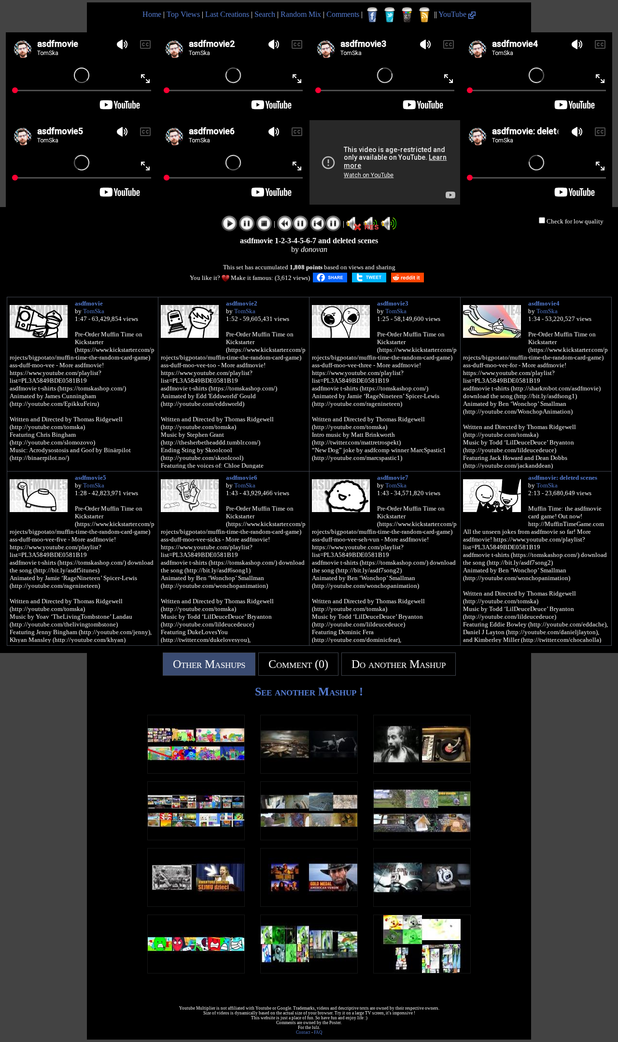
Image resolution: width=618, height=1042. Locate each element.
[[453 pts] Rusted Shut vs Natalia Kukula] (196, 904)
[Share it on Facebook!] (330, 277)
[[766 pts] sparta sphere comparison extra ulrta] (422, 904)
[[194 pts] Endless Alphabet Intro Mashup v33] (196, 771)
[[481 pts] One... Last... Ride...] (309, 904)
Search (264, 14)
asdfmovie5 (90, 477)
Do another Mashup (398, 664)
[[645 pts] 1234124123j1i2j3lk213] (309, 771)
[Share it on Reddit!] (407, 277)
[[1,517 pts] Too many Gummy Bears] (422, 971)
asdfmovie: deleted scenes (562, 477)
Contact (303, 1032)
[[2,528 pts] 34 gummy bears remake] (309, 971)
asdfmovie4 (544, 303)
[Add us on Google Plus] (407, 15)
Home (151, 14)
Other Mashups (209, 664)
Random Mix (301, 14)
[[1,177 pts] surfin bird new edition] (422, 771)
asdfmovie (89, 303)
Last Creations (227, 14)
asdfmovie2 (241, 303)
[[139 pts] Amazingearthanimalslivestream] (422, 838)
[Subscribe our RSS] (424, 15)
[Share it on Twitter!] (369, 277)
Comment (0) (298, 664)
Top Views (183, 14)
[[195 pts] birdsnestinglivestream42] (309, 838)
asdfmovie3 (392, 303)
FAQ (318, 1032)
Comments (342, 14)
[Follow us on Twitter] (389, 15)
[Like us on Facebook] (372, 15)
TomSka (93, 311)
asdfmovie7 (392, 477)
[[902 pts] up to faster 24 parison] (196, 838)
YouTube (453, 14)
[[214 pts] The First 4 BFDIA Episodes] (196, 971)
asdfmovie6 (241, 477)
